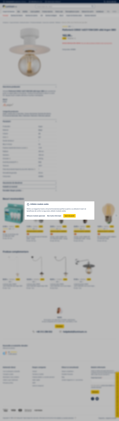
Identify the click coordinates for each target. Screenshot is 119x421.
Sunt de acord (69, 216)
